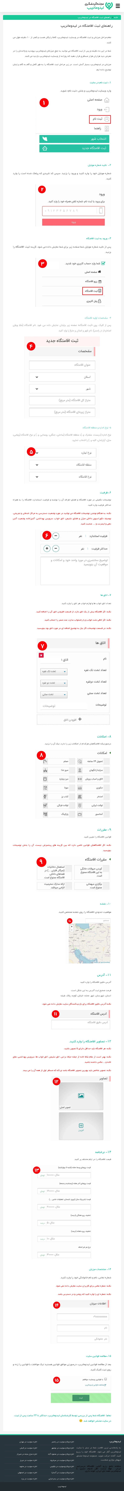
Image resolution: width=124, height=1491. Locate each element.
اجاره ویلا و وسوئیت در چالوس (62, 1466)
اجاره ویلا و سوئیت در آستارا (62, 1472)
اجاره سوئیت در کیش (28, 1448)
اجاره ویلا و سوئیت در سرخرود (62, 1460)
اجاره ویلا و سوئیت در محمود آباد (61, 1454)
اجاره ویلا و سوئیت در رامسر (63, 1441)
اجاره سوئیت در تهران (28, 1441)
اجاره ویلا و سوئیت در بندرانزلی (61, 1478)
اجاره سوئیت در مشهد (28, 1466)
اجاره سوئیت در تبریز (28, 1460)
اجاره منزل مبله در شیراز (27, 1454)
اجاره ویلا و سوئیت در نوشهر (62, 1448)
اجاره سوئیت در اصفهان (27, 1472)
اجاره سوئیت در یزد (29, 1478)
